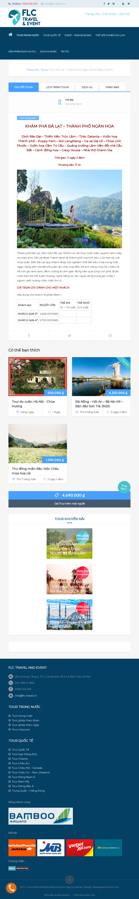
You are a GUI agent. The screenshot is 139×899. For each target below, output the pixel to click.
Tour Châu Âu (20, 763)
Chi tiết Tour (23, 87)
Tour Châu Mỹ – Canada (27, 767)
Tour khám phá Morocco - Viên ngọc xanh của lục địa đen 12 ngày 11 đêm (70, 586)
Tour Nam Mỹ (20, 781)
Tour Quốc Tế (52, 35)
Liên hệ (124, 14)
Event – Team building (78, 35)
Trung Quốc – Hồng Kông (28, 790)
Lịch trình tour (57, 87)
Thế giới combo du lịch (110, 35)
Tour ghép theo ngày (25, 725)
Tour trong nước (28, 35)
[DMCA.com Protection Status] (18, 868)
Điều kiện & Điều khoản (56, 895)
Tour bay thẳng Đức (24, 754)
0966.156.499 (29, 3)
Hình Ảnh (112, 87)
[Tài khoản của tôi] (123, 3)
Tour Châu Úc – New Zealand (30, 772)
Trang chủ (92, 14)
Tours (44, 69)
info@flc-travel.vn (55, 3)
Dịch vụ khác (48, 51)
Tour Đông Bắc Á (23, 786)
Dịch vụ (87, 87)
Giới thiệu (109, 14)
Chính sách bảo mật (84, 895)
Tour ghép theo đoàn (25, 720)
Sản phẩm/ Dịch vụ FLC (22, 51)
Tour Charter (20, 758)
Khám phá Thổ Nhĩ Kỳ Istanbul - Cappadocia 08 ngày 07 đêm (70, 622)
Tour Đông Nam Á (23, 777)
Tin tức (65, 51)
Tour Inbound (20, 729)
